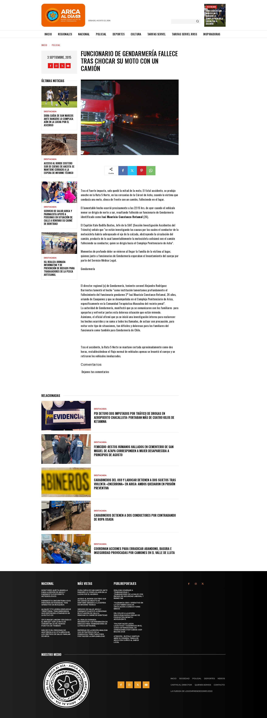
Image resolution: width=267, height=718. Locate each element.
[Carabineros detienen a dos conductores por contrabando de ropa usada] (66, 515)
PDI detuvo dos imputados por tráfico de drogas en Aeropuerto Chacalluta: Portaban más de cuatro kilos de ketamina (134, 417)
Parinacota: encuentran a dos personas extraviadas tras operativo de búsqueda (56, 603)
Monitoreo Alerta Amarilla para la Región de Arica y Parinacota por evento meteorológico (54, 593)
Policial (56, 45)
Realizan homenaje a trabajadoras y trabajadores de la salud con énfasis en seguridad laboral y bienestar (129, 594)
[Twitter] (62, 65)
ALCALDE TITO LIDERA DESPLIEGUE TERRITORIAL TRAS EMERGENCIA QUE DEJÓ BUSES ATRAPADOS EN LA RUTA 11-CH (56, 612)
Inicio (44, 45)
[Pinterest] (141, 170)
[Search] (197, 21)
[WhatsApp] (150, 170)
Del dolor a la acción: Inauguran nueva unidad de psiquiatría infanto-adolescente (127, 616)
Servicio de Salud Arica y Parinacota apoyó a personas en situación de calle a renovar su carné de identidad (58, 217)
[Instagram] (56, 65)
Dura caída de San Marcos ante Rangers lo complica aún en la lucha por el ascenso (214, 17)
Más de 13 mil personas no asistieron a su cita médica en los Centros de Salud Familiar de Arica (55, 633)
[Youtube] (68, 65)
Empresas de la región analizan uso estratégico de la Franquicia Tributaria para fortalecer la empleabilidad (93, 633)
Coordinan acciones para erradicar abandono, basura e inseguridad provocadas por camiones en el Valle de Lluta (134, 550)
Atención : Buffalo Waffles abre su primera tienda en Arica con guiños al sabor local (127, 639)
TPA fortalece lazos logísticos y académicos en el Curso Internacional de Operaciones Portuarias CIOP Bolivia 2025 (128, 628)
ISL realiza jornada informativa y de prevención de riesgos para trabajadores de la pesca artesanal (59, 268)
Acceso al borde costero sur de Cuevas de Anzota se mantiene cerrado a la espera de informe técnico (59, 168)
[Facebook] (50, 65)
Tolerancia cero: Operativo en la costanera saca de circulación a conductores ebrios (128, 606)
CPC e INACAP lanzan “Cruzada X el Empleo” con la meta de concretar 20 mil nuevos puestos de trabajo (56, 623)
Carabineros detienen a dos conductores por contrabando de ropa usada (135, 517)
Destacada (211, 6)
